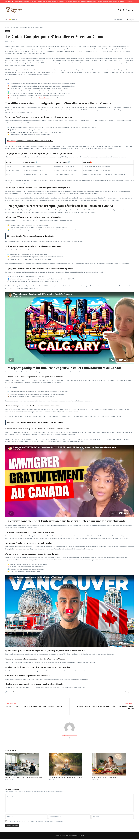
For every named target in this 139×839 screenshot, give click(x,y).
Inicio (7, 27)
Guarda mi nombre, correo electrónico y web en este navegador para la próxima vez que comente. (35, 821)
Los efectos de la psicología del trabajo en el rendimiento (23, 777)
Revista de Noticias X (78, 835)
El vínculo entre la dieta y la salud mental (105, 777)
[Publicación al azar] (128, 19)
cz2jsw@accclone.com (69, 735)
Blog (11, 27)
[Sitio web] (69, 738)
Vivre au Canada (43, 98)
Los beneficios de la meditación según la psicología (65, 777)
